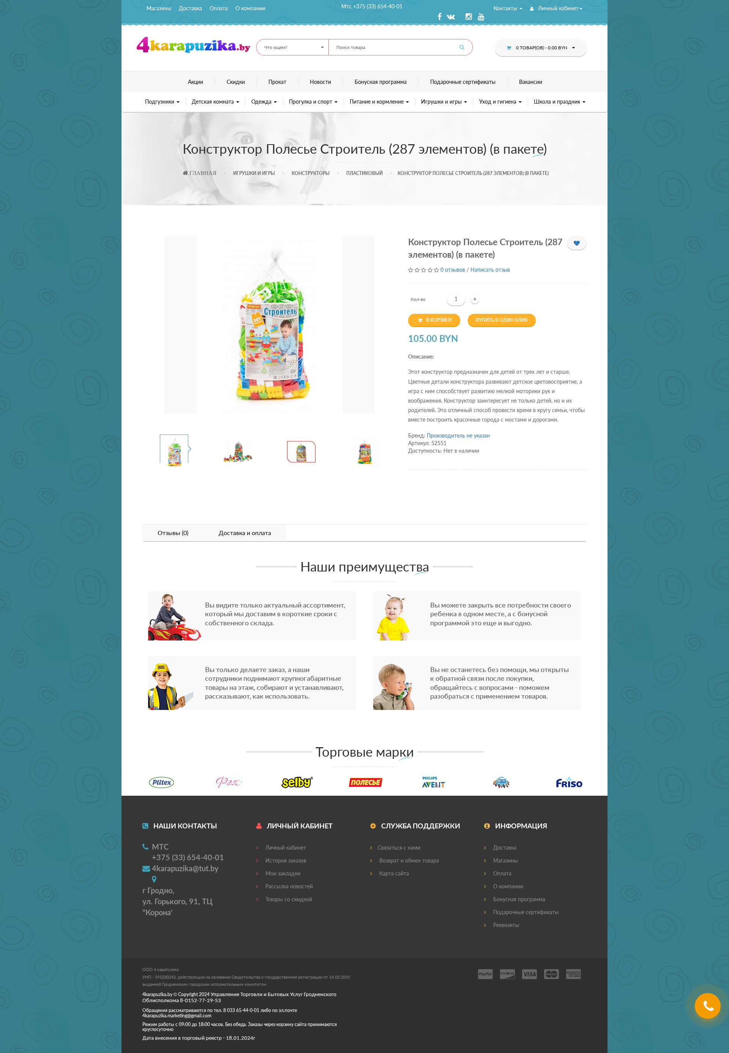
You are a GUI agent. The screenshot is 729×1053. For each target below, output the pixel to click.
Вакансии (530, 82)
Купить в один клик (502, 320)
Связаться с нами (399, 847)
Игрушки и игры (442, 101)
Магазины (159, 8)
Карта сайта (393, 873)
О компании (250, 8)
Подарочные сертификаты (462, 82)
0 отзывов (452, 269)
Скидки (236, 82)
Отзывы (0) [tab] (173, 532)
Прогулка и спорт (311, 101)
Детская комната (213, 101)
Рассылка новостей (288, 886)
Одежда (262, 101)
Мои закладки (282, 873)
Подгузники (160, 101)
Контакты (506, 8)
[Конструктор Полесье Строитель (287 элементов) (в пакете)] (269, 325)
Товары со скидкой (288, 899)
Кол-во (418, 299)
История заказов (285, 860)
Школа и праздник (558, 101)
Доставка (190, 8)
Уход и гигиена (498, 101)
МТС (160, 846)
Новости (320, 82)
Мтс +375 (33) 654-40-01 (371, 6)
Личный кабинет (557, 8)
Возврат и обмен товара (408, 860)
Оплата (219, 8)
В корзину (439, 320)
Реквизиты (505, 925)
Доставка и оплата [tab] (245, 532)
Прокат (277, 82)
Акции (195, 82)
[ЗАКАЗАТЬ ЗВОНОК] (709, 1009)
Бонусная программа (381, 82)
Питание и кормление (377, 101)
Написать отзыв (490, 269)
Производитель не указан (458, 435)
